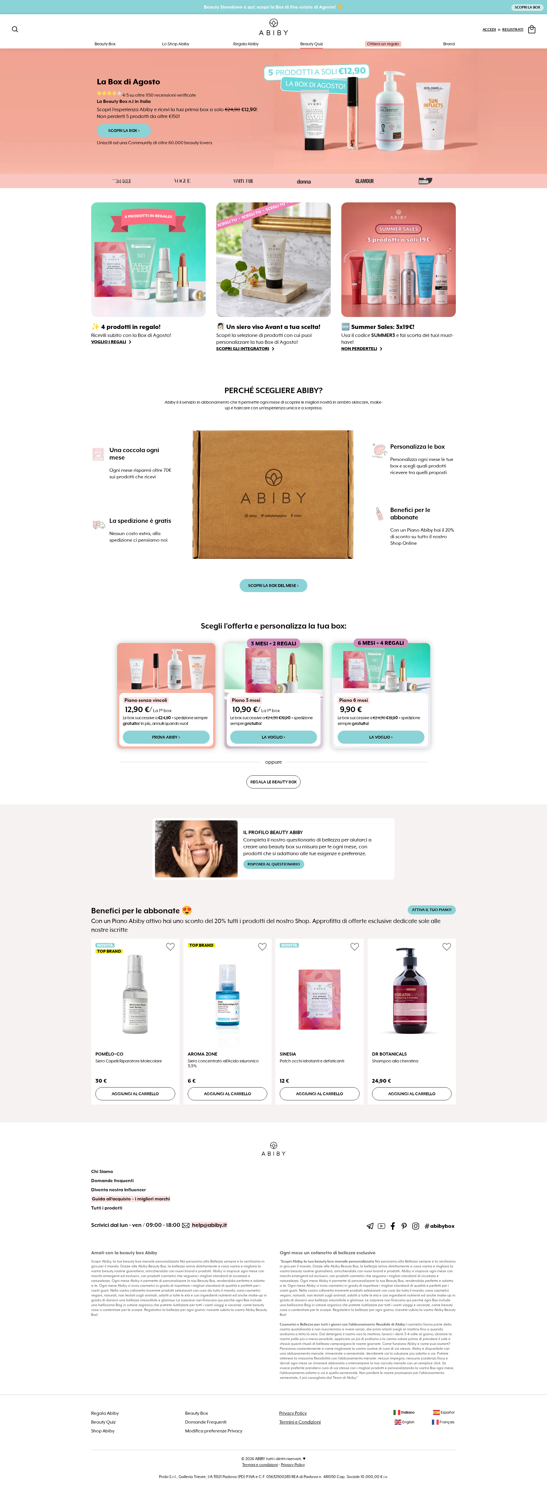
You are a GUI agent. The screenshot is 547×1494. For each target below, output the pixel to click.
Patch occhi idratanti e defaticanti (312, 1061)
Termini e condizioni (260, 1464)
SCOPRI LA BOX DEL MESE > (273, 585)
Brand (449, 43)
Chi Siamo (102, 1171)
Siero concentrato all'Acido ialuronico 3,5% (223, 1063)
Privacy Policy (293, 1413)
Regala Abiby (245, 43)
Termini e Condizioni (300, 1422)
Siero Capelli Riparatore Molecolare (128, 1061)
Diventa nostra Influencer (118, 1190)
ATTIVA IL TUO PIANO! (432, 909)
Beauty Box (196, 1413)
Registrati (512, 29)
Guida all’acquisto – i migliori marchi (131, 1199)
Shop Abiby (103, 1431)
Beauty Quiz (311, 43)
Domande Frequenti (205, 1422)
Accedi (489, 29)
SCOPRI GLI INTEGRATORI (242, 348)
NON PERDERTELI (359, 348)
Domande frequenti (112, 1181)
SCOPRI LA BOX (527, 7)
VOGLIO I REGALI (108, 341)
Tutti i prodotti (106, 1208)
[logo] (273, 27)
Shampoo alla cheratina (395, 1061)
